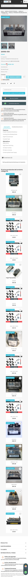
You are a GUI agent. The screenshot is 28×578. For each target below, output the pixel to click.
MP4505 (14, 280)
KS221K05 (14, 439)
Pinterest (14, 83)
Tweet (11, 83)
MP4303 (14, 303)
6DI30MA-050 (14, 190)
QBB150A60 (14, 484)
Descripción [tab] (7, 127)
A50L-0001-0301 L (14, 529)
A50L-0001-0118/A (14, 258)
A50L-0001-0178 (14, 416)
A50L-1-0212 (14, 394)
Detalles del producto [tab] (17, 127)
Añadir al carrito (13, 77)
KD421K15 (14, 213)
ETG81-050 (14, 507)
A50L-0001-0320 (14, 235)
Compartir (7, 83)
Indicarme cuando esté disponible (14, 93)
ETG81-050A (14, 348)
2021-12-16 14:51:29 (15, 61)
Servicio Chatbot (14, 98)
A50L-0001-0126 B (14, 326)
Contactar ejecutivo (14, 103)
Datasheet (7, 64)
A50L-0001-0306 (14, 371)
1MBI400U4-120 (14, 462)
